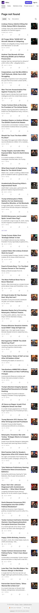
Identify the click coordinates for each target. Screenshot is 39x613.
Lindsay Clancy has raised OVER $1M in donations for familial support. (13, 29)
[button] (3, 6)
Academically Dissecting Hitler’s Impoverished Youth (13, 184)
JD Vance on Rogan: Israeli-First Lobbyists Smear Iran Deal (13, 405)
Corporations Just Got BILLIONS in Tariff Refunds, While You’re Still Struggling (14, 74)
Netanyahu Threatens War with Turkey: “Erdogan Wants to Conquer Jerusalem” (15, 437)
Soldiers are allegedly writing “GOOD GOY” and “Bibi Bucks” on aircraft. (14, 44)
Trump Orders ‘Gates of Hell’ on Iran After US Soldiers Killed (15, 357)
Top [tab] (9, 19)
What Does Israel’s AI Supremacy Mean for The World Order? (14, 169)
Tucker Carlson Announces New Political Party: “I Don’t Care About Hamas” (14, 553)
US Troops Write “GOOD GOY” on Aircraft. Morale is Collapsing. (13, 40)
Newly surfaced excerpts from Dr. (11, 271)
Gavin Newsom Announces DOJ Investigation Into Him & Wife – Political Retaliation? (13, 504)
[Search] (36, 19)
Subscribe (28, 2)
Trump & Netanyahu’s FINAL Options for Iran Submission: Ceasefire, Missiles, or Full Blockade (15, 201)
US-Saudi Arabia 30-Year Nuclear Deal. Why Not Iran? (14, 296)
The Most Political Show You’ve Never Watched (13, 281)
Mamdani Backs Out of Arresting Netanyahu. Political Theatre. (13, 311)
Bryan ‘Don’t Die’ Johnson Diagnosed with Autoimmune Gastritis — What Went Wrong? (13, 487)
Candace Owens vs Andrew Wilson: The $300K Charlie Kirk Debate (15, 121)
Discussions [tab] (15, 19)
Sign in (35, 2)
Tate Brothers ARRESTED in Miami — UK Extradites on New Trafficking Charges (15, 372)
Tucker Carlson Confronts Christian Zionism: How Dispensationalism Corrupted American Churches (15, 522)
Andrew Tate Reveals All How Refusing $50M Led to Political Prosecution (13, 57)
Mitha (11, 32)
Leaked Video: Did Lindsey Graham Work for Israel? (14, 252)
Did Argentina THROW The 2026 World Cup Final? (13, 342)
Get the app (27, 607)
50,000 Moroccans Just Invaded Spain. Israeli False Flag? (13, 217)
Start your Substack (16, 607)
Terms (21, 604)
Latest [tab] (4, 19)
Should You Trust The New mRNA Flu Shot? (14, 137)
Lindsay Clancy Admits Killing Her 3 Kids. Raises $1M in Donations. (14, 25)
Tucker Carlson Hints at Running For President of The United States (14, 106)
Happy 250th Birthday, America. (13, 537)
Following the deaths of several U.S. (12, 360)
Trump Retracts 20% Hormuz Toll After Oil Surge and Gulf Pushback (14, 421)
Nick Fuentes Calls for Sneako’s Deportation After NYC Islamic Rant (14, 453)
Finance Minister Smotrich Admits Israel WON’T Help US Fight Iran (14, 327)
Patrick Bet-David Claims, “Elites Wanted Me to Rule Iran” (13, 585)
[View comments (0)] (11, 35)
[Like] (2, 35)
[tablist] (10, 19)
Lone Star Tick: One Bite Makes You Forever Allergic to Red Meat (14, 569)
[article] (19, 29)
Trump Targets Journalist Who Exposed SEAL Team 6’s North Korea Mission (15, 153)
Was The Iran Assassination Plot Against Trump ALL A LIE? (13, 91)
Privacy (17, 604)
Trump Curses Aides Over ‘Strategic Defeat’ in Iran (11, 236)
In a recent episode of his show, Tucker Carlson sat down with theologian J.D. (13, 527)
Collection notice (27, 604)
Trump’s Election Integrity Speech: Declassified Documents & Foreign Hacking (14, 389)
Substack (12, 611)
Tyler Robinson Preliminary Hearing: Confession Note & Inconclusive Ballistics (15, 469)
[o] (34, 56)
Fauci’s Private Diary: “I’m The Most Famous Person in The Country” (14, 267)
